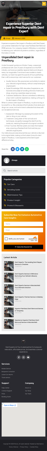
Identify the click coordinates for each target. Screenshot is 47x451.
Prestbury (29, 43)
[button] (44, 4)
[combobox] (23, 170)
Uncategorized (23, 18)
